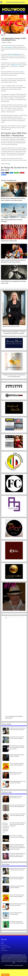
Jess (9, 163)
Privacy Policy (3, 948)
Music (3, 35)
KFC (11, 47)
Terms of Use (20, 961)
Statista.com (15, 64)
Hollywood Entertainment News (15, 2)
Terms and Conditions (4, 950)
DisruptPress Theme (19, 965)
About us (2, 943)
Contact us (2, 941)
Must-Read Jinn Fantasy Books (9, 240)
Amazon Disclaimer (4, 945)
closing (7, 47)
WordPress (11, 965)
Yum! (21, 71)
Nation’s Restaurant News (13, 54)
